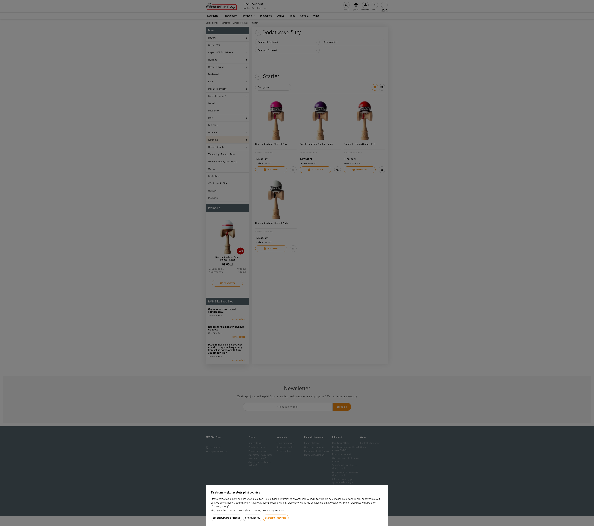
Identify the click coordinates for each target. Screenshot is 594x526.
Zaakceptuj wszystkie (275, 518)
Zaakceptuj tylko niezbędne (226, 518)
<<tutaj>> (254, 502)
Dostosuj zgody (252, 518)
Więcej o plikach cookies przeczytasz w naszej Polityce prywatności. (248, 510)
